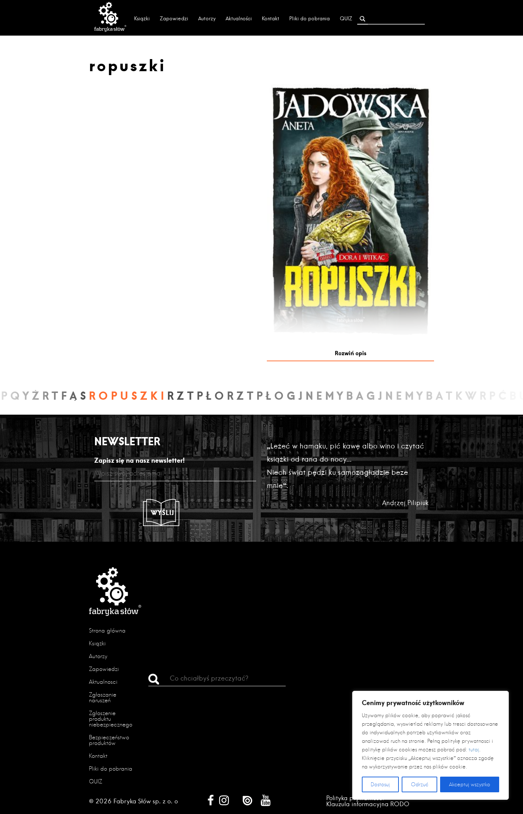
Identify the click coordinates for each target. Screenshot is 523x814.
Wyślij (162, 512)
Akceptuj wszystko (469, 784)
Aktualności (239, 18)
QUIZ (346, 18)
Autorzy (207, 18)
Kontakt (270, 18)
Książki (142, 18)
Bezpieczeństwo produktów (109, 740)
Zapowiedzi (174, 18)
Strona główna (107, 630)
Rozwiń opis (350, 353)
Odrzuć (419, 784)
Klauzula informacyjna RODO (368, 804)
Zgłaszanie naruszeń (102, 697)
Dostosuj (380, 784)
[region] (430, 745)
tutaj (474, 749)
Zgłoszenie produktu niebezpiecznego (110, 719)
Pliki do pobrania (309, 18)
